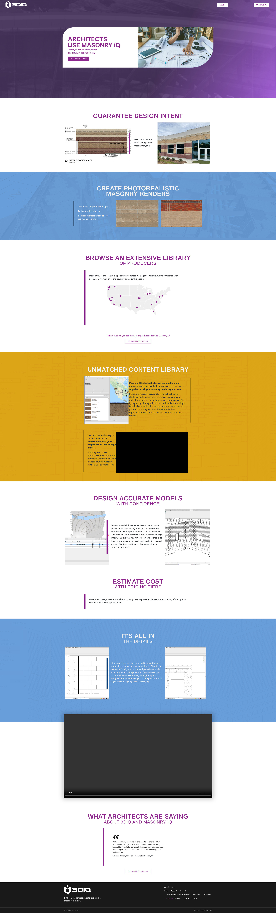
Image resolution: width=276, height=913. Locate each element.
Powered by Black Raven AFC (203, 910)
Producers (196, 894)
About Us (174, 891)
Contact (178, 898)
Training (186, 898)
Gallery (194, 898)
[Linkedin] (179, 902)
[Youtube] (175, 902)
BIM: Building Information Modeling (178, 894)
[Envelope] (184, 902)
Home (166, 891)
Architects (169, 898)
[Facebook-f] (170, 902)
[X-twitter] (166, 902)
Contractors (207, 894)
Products (183, 891)
